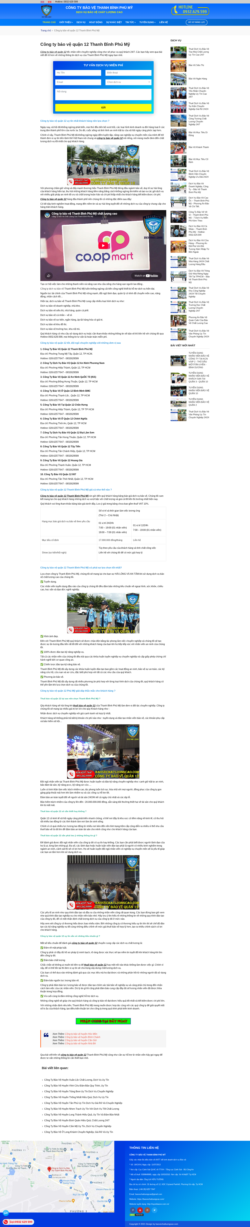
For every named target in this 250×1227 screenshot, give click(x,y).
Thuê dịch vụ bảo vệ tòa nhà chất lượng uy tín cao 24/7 (199, 52)
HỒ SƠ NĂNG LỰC (196, 22)
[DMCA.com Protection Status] (136, 1215)
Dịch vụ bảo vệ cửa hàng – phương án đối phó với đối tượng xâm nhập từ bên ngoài (199, 246)
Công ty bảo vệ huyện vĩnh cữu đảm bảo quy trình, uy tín (76, 1085)
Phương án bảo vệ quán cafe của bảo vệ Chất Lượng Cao (198, 320)
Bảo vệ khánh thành (199, 147)
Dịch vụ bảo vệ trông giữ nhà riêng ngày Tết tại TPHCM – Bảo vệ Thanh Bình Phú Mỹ (199, 277)
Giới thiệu (65, 22)
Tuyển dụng (146, 22)
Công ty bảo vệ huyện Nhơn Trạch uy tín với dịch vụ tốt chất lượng (81, 1109)
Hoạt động (96, 22)
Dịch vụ (81, 22)
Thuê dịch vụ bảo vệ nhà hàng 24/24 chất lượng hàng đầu (199, 261)
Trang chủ (49, 22)
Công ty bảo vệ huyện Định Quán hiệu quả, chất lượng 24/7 (77, 1120)
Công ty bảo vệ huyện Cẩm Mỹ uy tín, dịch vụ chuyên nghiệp (77, 1126)
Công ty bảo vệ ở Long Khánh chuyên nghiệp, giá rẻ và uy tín (78, 1132)
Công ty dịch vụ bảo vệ (52, 288)
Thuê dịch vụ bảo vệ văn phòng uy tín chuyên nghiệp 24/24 (199, 333)
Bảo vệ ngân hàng (198, 78)
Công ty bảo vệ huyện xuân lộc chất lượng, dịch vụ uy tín (76, 1080)
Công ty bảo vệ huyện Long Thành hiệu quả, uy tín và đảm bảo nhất (81, 1114)
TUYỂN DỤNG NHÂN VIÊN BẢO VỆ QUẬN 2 (199, 402)
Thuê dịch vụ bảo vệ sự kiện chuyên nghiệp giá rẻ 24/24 (199, 106)
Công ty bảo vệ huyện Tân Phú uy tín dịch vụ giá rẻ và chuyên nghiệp (83, 1103)
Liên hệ (163, 22)
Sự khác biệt (114, 22)
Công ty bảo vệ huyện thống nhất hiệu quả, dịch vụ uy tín (76, 1097)
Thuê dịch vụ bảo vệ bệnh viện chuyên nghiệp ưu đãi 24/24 (199, 174)
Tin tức (129, 22)
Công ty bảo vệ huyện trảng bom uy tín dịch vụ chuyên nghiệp (78, 1091)
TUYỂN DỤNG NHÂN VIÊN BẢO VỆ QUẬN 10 (199, 390)
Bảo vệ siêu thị (196, 65)
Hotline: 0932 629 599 (66, 1)
